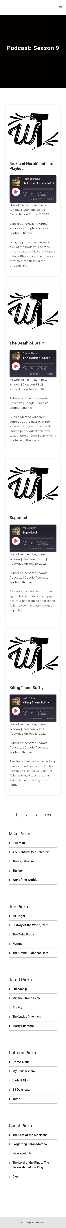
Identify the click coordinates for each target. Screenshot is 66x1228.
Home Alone (21, 1062)
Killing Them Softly (26, 687)
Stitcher (26, 233)
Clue (15, 1176)
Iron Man (18, 843)
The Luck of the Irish (26, 1016)
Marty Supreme (23, 1026)
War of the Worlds (24, 879)
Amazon (30, 223)
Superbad (18, 517)
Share (50, 199)
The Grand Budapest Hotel (30, 953)
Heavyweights (22, 1153)
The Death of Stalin (27, 343)
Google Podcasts (36, 228)
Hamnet (17, 943)
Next (48, 814)
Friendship (19, 989)
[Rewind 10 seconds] (25, 194)
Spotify (14, 233)
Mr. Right (18, 916)
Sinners (17, 870)
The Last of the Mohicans (29, 1135)
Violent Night (21, 1080)
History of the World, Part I (30, 925)
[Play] (16, 192)
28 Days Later (22, 1089)
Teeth (16, 1099)
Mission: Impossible (26, 998)
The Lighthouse (23, 861)
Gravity (17, 1007)
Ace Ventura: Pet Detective (31, 852)
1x (32, 193)
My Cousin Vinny (23, 1071)
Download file (19, 205)
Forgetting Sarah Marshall (30, 1144)
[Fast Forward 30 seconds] (39, 194)
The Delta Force (23, 934)
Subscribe (36, 199)
